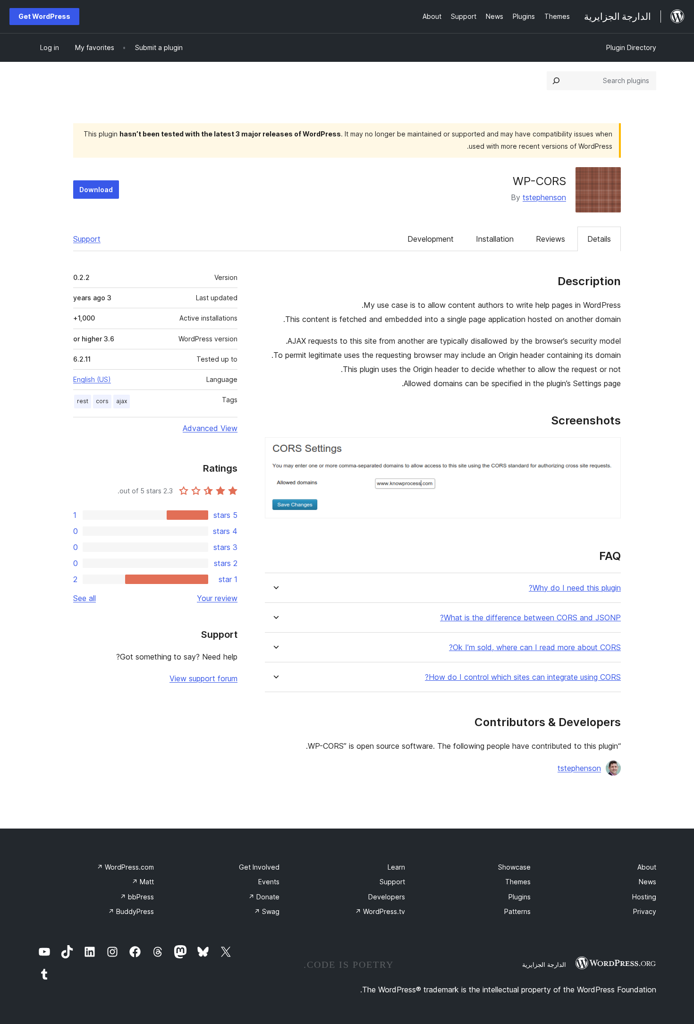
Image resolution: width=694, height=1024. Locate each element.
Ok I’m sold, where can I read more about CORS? (535, 647)
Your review (217, 598)
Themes (518, 882)
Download (96, 190)
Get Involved (259, 867)
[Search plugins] (556, 80)
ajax (121, 401)
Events (268, 882)
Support (87, 239)
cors (102, 401)
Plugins (519, 897)
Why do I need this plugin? (575, 588)
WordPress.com (125, 867)
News (647, 882)
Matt (143, 882)
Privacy (644, 911)
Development (430, 239)
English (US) (92, 379)
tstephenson (544, 197)
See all (84, 598)
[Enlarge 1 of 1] (608, 450)
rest (82, 401)
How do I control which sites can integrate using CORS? (523, 677)
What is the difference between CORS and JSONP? (530, 617)
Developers (386, 897)
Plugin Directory (631, 47)
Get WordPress (44, 16)
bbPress (137, 897)
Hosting (644, 897)
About (646, 867)
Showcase (514, 867)
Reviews (550, 239)
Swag (266, 911)
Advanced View (210, 428)
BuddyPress (131, 911)
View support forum (203, 678)
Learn (396, 867)
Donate (263, 897)
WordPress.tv (380, 911)
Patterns (517, 911)
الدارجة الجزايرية (544, 964)
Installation (495, 239)
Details (599, 239)
